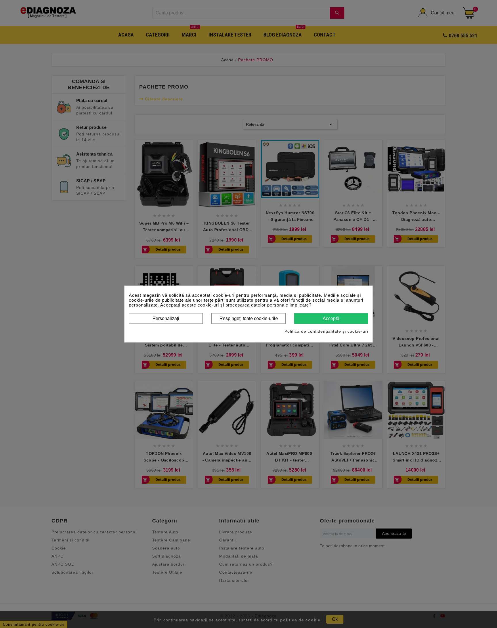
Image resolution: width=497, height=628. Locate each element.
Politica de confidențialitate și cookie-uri (326, 331)
